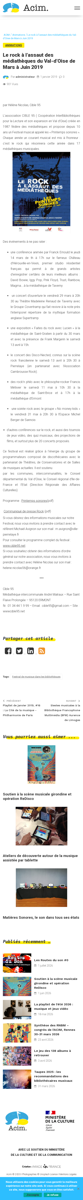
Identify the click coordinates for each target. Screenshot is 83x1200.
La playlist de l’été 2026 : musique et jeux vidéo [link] (53, 1006)
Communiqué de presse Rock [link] (24, 511)
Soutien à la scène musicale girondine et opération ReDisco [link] (55, 983)
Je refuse (52, 1194)
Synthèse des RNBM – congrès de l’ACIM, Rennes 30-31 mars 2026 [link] (54, 1029)
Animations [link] (13, 45)
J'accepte (32, 1194)
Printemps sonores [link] (34, 501)
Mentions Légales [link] (68, 1174)
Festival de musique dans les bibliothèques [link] (36, 676)
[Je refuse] (78, 1189)
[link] (25, 7)
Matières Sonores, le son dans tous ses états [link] (41, 917)
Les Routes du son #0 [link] (51, 960)
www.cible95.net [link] (14, 546)
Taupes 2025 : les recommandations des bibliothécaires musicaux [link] (53, 1076)
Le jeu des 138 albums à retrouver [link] (52, 1053)
